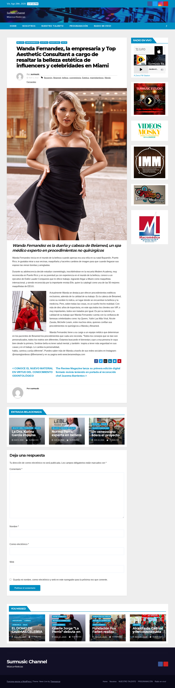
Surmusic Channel (16, 13)
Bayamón (48, 78)
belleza (65, 78)
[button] (166, 26)
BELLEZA (20, 42)
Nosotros (28, 26)
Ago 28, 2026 (20, 637)
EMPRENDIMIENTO (32, 42)
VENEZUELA (16, 624)
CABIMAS (27, 620)
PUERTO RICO (54, 42)
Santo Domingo (59, 624)
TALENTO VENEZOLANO (100, 428)
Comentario (16, 469)
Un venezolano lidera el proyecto (105, 433)
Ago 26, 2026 (101, 637)
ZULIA (25, 624)
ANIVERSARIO (17, 620)
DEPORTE (136, 624)
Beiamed (57, 78)
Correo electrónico (19, 544)
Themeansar (55, 681)
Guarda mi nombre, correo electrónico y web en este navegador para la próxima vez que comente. (60, 580)
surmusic (35, 74)
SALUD (64, 42)
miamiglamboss (96, 78)
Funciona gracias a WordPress (19, 681)
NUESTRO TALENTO (52, 26)
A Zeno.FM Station (142, 75)
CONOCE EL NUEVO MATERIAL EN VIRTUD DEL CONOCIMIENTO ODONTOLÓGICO (32, 372)
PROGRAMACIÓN (79, 26)
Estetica (85, 78)
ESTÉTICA (44, 42)
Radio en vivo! (102, 26)
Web (12, 562)
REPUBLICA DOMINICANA (61, 620)
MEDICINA (64, 428)
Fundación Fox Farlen (101, 616)
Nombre (14, 526)
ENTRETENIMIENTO (59, 616)
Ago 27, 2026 (60, 637)
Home (13, 26)
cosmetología (75, 78)
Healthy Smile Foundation (23, 428)
